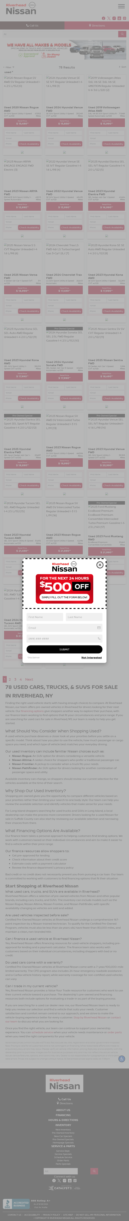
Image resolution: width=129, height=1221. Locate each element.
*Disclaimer (33, 657)
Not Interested (91, 657)
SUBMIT (64, 649)
